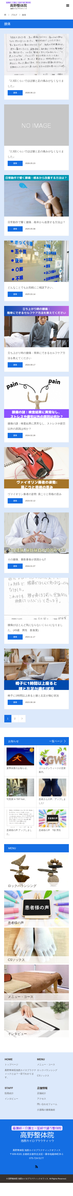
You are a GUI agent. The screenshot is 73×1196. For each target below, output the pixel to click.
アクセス (41, 1098)
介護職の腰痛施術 (46, 1109)
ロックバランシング (47, 1070)
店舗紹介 (41, 1093)
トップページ (11, 1064)
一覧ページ (55, 741)
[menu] (67, 5)
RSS (36, 1166)
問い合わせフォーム (47, 1104)
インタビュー (11, 1098)
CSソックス (43, 1075)
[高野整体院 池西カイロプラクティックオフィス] (18, 5)
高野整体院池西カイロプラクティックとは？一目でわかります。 (20, 1074)
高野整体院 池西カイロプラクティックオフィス (28, 1179)
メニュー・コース (46, 1064)
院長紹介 (9, 1093)
